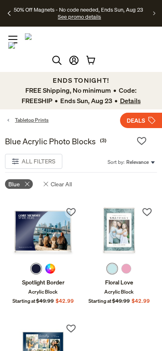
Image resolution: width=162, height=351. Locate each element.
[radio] (36, 268)
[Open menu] (12, 39)
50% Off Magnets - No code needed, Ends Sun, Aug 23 (78, 9)
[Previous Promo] (9, 13)
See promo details (79, 16)
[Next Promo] (154, 13)
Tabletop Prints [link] (32, 120)
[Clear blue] (27, 184)
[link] (43, 233)
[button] (74, 60)
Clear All (61, 184)
